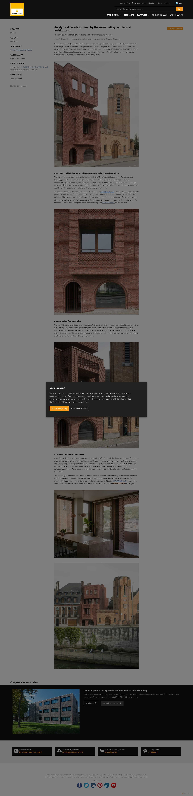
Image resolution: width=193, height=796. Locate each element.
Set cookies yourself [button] (79, 408)
